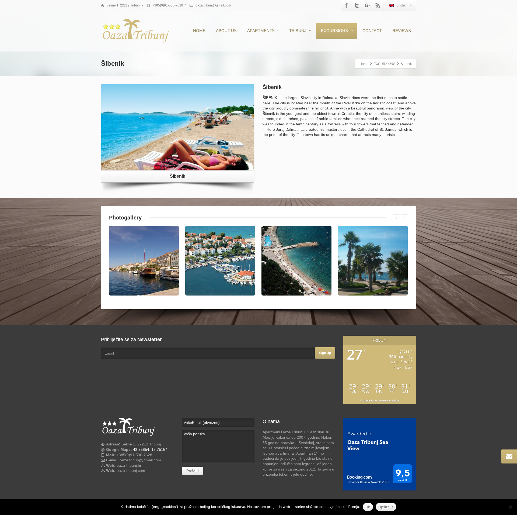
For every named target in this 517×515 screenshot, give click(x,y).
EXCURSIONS (334, 30)
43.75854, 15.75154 (150, 449)
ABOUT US (226, 30)
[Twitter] (356, 5)
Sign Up (325, 353)
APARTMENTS (261, 30)
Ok (367, 507)
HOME (199, 30)
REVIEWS (401, 30)
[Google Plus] (367, 5)
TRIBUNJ (297, 30)
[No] (510, 507)
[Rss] (377, 5)
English (401, 5)
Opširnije (386, 507)
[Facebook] (346, 5)
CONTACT (372, 30)
